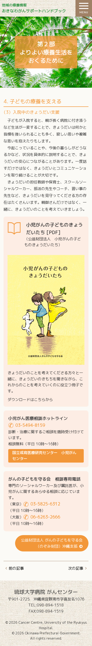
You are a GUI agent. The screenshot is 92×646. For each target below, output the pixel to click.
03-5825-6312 (45, 504)
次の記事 (75, 568)
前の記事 (16, 568)
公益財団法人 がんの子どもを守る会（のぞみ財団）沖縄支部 (52, 543)
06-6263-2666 (45, 517)
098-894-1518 (50, 605)
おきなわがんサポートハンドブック (34, 8)
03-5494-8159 (30, 425)
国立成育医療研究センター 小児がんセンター (44, 455)
